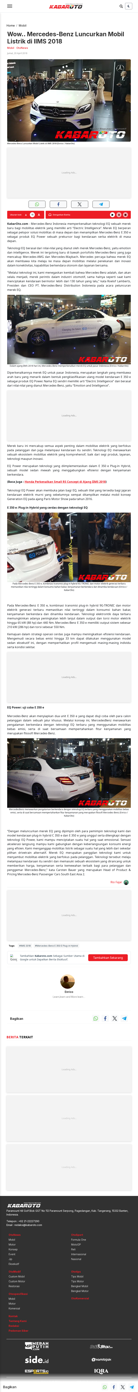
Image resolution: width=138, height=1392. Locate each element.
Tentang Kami (18, 1321)
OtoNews (15, 1234)
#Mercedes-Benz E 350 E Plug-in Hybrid (56, 945)
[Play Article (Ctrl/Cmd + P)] (112, 214)
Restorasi (14, 1286)
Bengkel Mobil (79, 1286)
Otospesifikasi (18, 1293)
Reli (73, 1249)
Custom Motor (17, 1281)
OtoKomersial (80, 1298)
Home (10, 25)
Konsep (13, 1249)
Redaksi (14, 1325)
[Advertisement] (69, 173)
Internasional (78, 1254)
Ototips (76, 1271)
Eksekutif (14, 1263)
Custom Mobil (17, 1276)
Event (12, 1254)
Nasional (76, 1259)
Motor (12, 1244)
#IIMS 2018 (25, 945)
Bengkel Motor (80, 1291)
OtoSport (77, 1234)
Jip (10, 1259)
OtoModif (15, 1271)
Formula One (78, 1239)
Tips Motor (77, 1281)
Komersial (14, 1308)
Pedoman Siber (18, 1330)
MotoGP (76, 1244)
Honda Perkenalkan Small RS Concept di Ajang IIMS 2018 (65, 482)
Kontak (13, 1316)
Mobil (22, 25)
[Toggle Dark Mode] (128, 6)
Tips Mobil (77, 1276)
